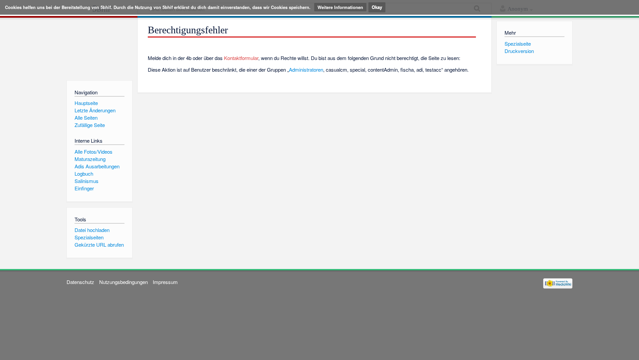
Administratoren (306, 69)
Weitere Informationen (340, 7)
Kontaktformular (241, 57)
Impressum (165, 281)
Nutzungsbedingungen (123, 281)
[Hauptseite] (99, 47)
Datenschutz (80, 281)
